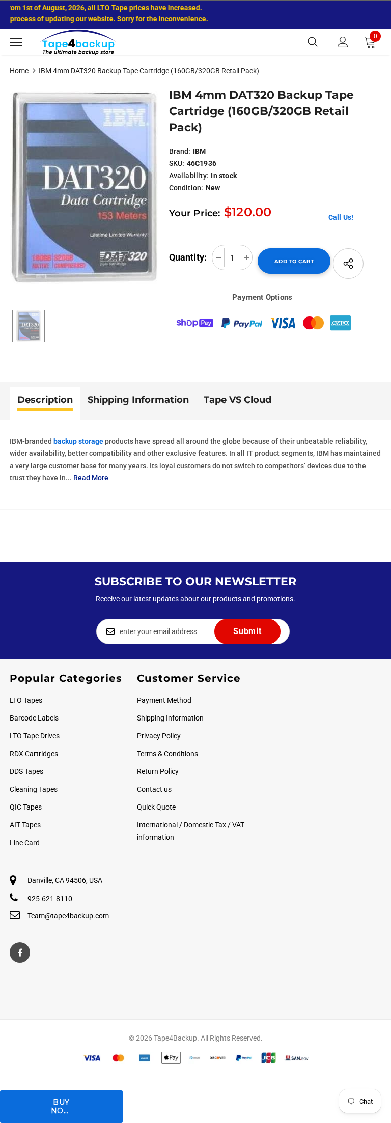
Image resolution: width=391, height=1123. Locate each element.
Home (19, 71)
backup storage (78, 441)
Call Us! (341, 217)
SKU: (177, 163)
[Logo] (78, 42)
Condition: (186, 188)
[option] (84, 187)
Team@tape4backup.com (68, 916)
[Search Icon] (313, 42)
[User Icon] (343, 42)
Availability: (189, 175)
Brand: (180, 151)
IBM (199, 151)
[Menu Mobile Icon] (16, 42)
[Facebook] (20, 952)
